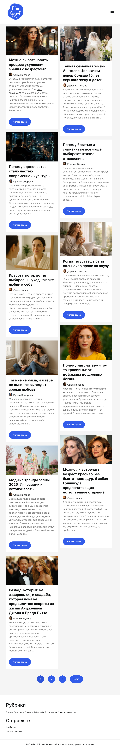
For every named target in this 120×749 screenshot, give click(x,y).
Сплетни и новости (67, 712)
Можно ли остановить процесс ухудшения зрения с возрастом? (28, 64)
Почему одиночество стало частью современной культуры (29, 171)
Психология (51, 712)
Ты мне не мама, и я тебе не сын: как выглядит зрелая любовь (31, 384)
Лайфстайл (38, 712)
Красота (28, 712)
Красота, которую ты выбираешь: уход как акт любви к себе (31, 280)
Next (76, 679)
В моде (9, 712)
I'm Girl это (11, 727)
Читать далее (20, 122)
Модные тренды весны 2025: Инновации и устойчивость (29, 484)
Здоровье (19, 712)
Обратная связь (14, 731)
